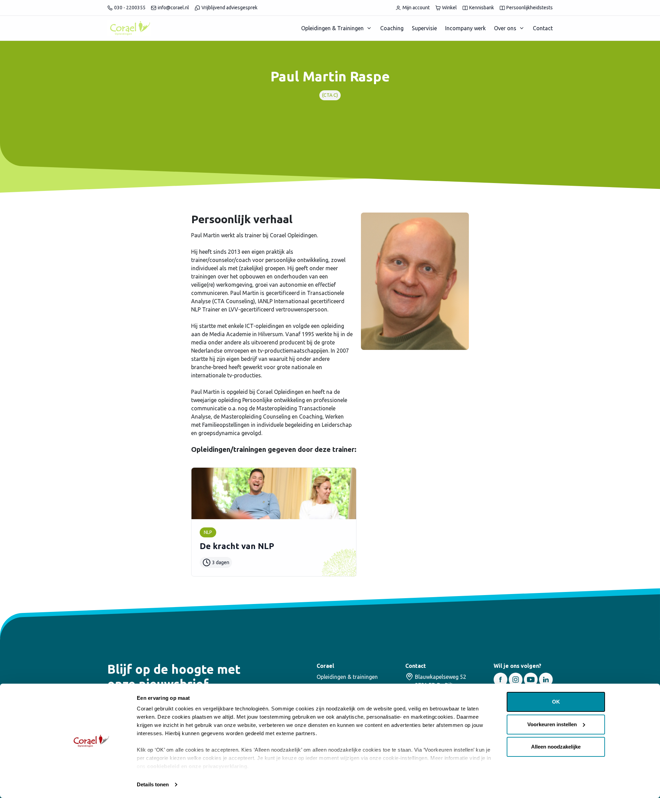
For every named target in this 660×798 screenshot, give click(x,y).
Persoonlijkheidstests (529, 7)
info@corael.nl (173, 7)
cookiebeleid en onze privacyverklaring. (198, 766)
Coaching (392, 28)
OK (556, 702)
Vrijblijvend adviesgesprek (229, 7)
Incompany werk (465, 28)
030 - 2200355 (129, 7)
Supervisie (424, 28)
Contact (543, 28)
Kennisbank (481, 7)
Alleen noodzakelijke (556, 747)
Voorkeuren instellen (552, 724)
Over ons (505, 28)
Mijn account (416, 7)
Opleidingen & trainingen (347, 677)
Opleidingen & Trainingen (332, 28)
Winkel (449, 7)
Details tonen (153, 784)
